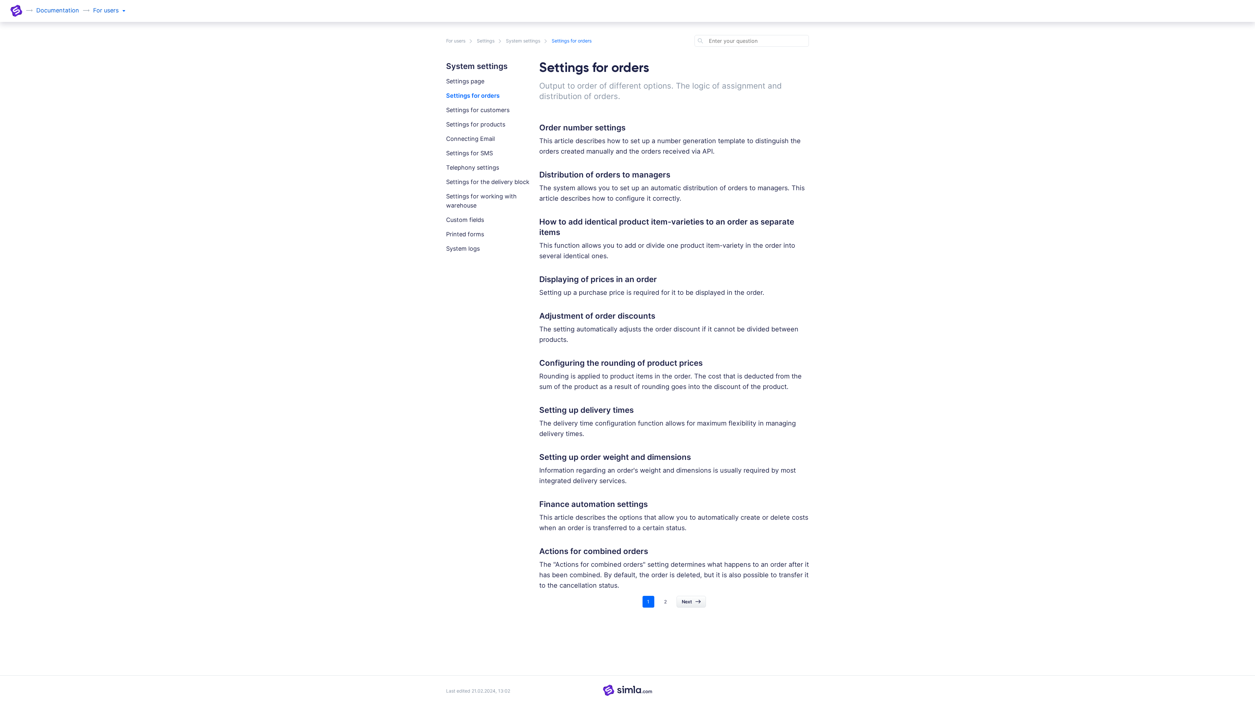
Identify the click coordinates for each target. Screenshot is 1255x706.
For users (455, 40)
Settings (485, 40)
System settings (523, 40)
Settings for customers (478, 110)
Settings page (465, 81)
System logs (463, 248)
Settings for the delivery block (487, 181)
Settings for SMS (469, 153)
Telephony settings (472, 167)
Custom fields (465, 219)
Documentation (57, 10)
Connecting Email (470, 138)
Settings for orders (473, 95)
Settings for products (475, 124)
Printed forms (465, 234)
